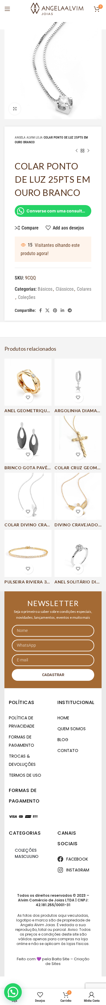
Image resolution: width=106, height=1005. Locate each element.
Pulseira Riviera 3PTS (29, 581)
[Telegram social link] (70, 310)
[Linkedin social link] (62, 310)
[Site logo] (57, 8)
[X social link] (47, 310)
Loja (39, 137)
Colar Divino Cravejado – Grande (46, 524)
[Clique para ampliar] (15, 109)
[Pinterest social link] (55, 310)
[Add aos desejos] (28, 397)
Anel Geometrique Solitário (39, 410)
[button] (13, 992)
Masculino (27, 856)
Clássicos (65, 289)
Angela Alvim (25, 137)
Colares (84, 289)
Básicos (45, 289)
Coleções (26, 297)
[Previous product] (77, 151)
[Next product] (88, 151)
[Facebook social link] (40, 310)
